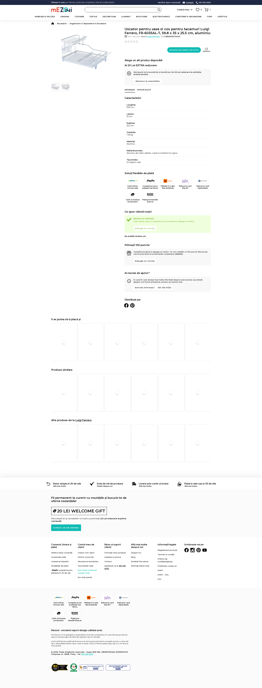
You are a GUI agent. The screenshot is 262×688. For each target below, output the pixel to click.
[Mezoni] (52, 23)
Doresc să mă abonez (66, 528)
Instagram (192, 550)
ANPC (160, 570)
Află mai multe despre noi (139, 545)
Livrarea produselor (60, 561)
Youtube (204, 550)
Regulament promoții (167, 550)
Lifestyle (222, 16)
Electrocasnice (161, 16)
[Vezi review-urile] (168, 41)
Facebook (186, 550)
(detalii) (179, 254)
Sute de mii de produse (110, 483)
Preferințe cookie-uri (167, 566)
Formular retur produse (115, 553)
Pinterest (198, 550)
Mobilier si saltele (45, 16)
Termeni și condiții (166, 554)
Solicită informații (145, 287)
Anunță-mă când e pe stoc (184, 50)
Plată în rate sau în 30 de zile (200, 483)
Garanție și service (112, 557)
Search (159, 9)
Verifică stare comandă (169, 3)
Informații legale (167, 544)
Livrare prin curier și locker (154, 483)
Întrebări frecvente (139, 561)
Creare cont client (86, 553)
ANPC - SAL (163, 575)
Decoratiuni (109, 16)
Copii (209, 16)
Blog (133, 557)
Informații (130, 90)
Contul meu (183, 9)
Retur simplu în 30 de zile (67, 483)
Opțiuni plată (144, 90)
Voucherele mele (85, 566)
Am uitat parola (85, 577)
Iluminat (126, 16)
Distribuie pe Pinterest (132, 305)
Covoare (79, 16)
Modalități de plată (59, 566)
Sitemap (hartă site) (140, 566)
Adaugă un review (145, 228)
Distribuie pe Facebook (126, 305)
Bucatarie (141, 16)
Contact (189, 3)
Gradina (64, 16)
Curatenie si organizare (188, 16)
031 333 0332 (205, 3)
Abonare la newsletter (148, 81)
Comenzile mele (58, 557)
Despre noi (136, 553)
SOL (159, 579)
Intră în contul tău (86, 557)
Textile (93, 16)
